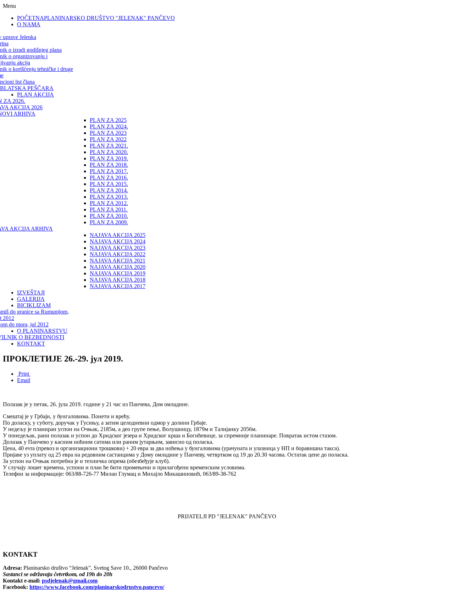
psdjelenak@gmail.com (70, 581)
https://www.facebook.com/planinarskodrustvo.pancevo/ (96, 587)
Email (23, 380)
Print (24, 374)
